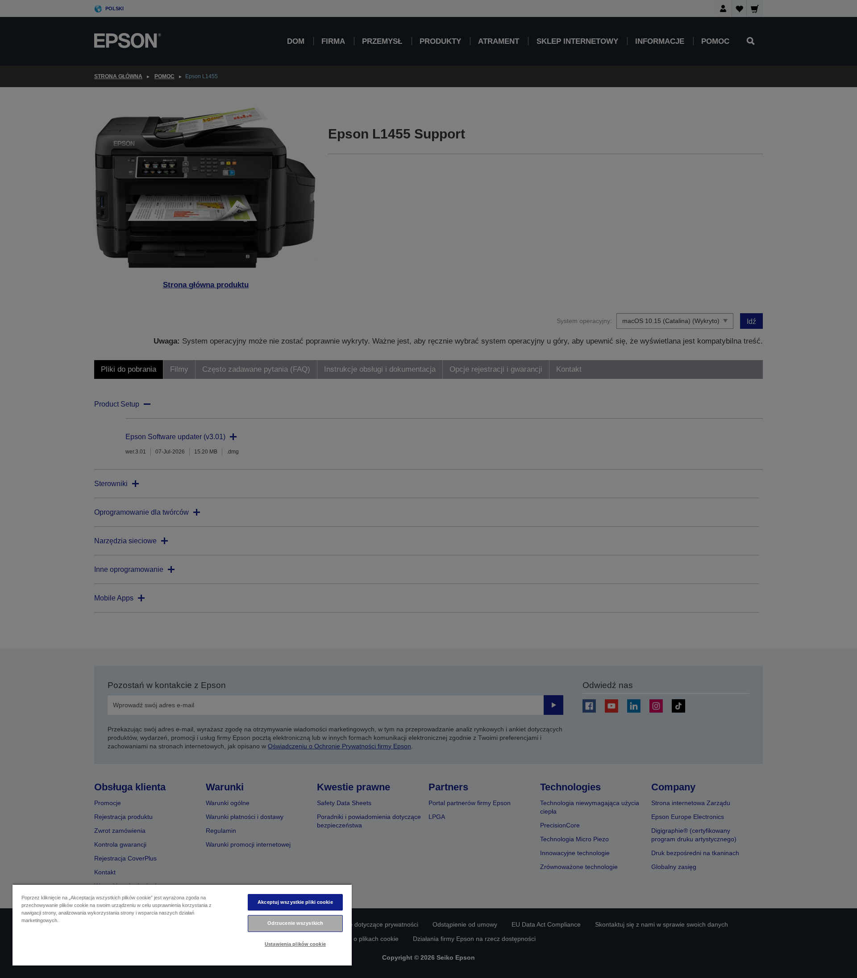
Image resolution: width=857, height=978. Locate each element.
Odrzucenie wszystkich (295, 923)
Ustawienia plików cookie (295, 944)
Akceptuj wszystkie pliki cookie (295, 902)
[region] (182, 924)
